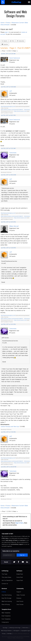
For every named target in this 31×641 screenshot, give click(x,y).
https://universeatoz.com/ (20, 111)
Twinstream (12, 152)
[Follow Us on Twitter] (14, 562)
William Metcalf (14, 226)
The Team (4, 574)
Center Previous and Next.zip (10, 426)
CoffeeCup (5, 570)
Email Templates (6, 616)
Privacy (4, 633)
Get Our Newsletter (7, 580)
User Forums (20, 601)
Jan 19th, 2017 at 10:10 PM (8, 324)
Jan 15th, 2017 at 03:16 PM (8, 222)
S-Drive (4, 591)
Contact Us (5, 583)
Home (2, 22)
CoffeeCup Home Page (14, 627)
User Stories (20, 604)
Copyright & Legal (25, 630)
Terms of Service (16, 637)
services (22, 540)
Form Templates (6, 619)
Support (19, 591)
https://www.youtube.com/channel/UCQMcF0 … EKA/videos (15, 109)
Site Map (9, 633)
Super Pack (20, 580)
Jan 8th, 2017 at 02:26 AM (8, 53)
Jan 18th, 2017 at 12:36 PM (8, 247)
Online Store (25, 627)
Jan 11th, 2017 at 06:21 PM (8, 115)
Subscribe (21, 41)
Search (5, 41)
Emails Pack (20, 574)
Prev (3, 51)
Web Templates (6, 612)
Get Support (16, 630)
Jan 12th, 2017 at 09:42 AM (8, 174)
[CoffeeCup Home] (16, 2)
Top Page (5, 627)
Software (19, 570)
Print (12, 41)
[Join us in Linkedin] (27, 562)
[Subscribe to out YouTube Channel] (22, 562)
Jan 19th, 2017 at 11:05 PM (8, 432)
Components (5, 622)
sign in (7, 32)
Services (4, 588)
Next (14, 51)
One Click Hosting (6, 595)
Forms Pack (20, 577)
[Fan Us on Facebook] (18, 562)
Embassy (19, 598)
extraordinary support (17, 544)
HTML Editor (5, 538)
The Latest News (6, 577)
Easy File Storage (6, 598)
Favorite (5, 44)
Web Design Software (6, 630)
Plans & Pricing (6, 604)
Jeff (10, 91)
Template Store (6, 609)
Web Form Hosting (7, 601)
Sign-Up (22, 555)
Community (20, 588)
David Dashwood (14, 58)
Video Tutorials (21, 595)
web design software (12, 540)
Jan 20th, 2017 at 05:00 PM (8, 466)
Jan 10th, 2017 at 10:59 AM (8, 87)
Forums (8, 22)
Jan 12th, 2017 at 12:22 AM (8, 148)
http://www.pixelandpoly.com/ (8, 106)
